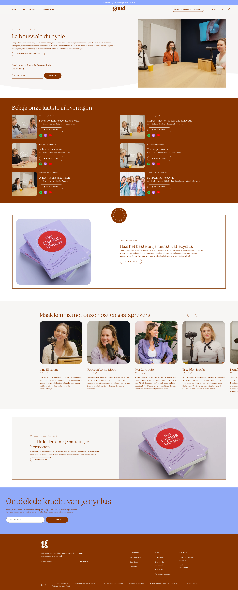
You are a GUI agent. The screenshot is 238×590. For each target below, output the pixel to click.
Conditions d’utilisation (60, 583)
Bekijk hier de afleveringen (28, 54)
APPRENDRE (48, 9)
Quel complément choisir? (187, 9)
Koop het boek (41, 460)
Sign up (52, 75)
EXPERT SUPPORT (30, 9)
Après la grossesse (163, 574)
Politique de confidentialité (113, 583)
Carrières (134, 562)
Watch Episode (52, 130)
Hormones (159, 557)
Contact (133, 566)
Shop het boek (131, 261)
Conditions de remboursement (86, 583)
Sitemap (174, 583)
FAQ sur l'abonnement (158, 583)
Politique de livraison (136, 583)
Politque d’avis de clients (61, 586)
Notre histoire (136, 557)
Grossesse (159, 569)
